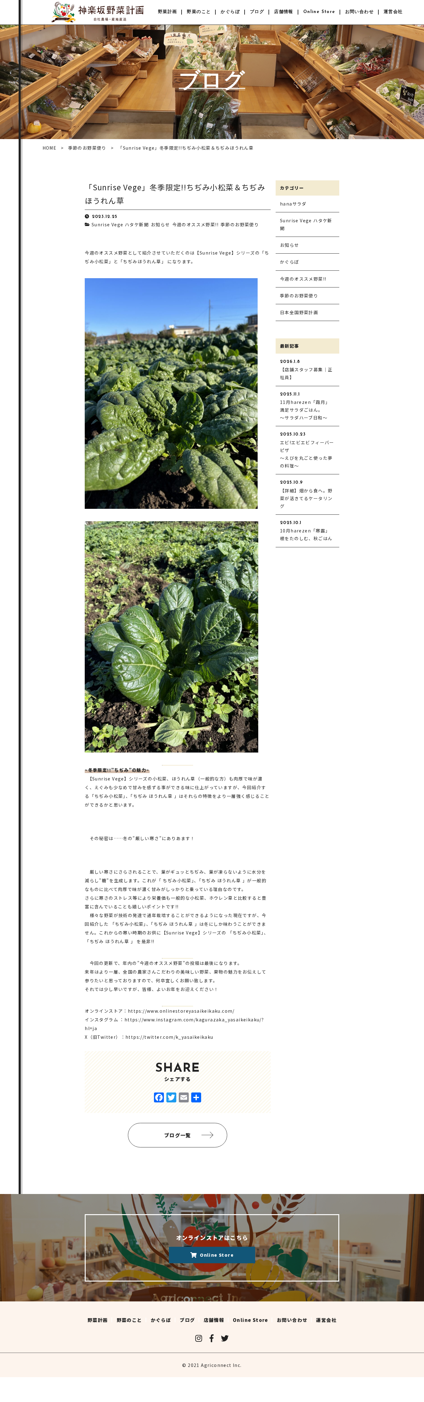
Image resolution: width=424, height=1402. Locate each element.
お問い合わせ (359, 12)
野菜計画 (167, 12)
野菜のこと (199, 12)
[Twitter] (171, 1097)
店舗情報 (283, 12)
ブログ (257, 12)
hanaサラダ (293, 204)
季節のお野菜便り (240, 224)
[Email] (184, 1097)
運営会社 (393, 12)
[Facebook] (159, 1097)
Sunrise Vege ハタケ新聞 (120, 224)
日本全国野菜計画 (299, 312)
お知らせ (160, 224)
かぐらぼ (230, 12)
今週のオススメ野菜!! (195, 224)
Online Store (319, 12)
